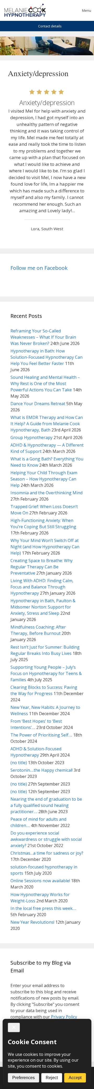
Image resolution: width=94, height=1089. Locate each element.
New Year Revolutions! (32, 922)
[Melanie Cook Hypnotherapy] (25, 10)
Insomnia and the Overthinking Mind (46, 493)
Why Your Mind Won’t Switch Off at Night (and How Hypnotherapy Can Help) (44, 547)
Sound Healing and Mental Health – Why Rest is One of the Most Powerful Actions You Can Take (45, 383)
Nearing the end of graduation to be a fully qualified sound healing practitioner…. (46, 805)
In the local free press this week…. (43, 908)
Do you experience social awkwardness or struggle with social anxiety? (46, 839)
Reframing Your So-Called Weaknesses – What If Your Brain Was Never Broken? (43, 337)
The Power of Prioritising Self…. (41, 735)
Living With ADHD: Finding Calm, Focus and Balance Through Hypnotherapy (41, 587)
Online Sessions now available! (40, 881)
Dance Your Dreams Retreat (37, 403)
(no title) (18, 762)
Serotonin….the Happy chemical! (41, 770)
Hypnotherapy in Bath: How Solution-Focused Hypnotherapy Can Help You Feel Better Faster (46, 357)
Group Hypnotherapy (31, 437)
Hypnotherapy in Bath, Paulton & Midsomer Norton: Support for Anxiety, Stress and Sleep (42, 607)
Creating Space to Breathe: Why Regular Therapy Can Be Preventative (41, 567)
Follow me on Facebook (39, 267)
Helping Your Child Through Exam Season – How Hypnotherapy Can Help (43, 479)
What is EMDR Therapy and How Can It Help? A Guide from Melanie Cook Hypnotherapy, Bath (46, 424)
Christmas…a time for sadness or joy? (46, 853)
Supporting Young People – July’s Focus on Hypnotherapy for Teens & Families (46, 673)
